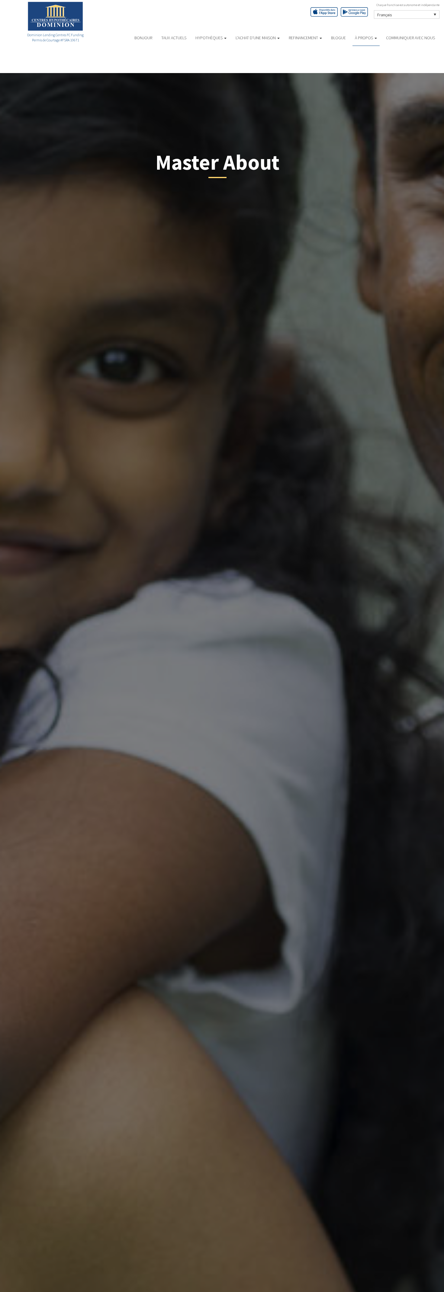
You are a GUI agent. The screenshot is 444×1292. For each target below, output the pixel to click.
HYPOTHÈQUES (209, 37)
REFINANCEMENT (304, 37)
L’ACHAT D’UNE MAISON (256, 37)
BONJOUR (143, 37)
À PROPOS (364, 37)
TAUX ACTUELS (173, 37)
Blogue (338, 37)
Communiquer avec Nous (410, 37)
